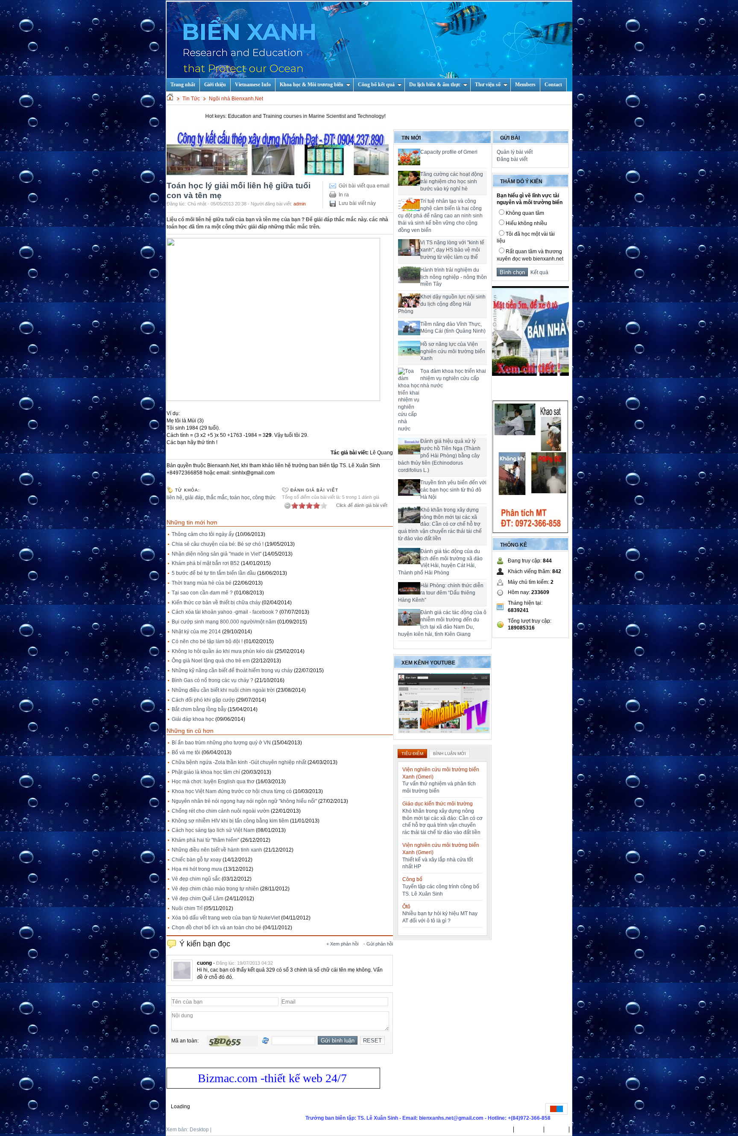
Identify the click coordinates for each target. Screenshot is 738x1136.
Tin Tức (191, 99)
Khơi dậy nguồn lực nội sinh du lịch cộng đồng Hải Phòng (442, 304)
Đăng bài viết (512, 159)
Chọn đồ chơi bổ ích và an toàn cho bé (216, 928)
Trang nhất (497, 1130)
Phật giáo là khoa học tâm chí (206, 772)
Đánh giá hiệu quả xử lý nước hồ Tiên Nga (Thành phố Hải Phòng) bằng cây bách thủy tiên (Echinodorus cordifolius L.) (439, 455)
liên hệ (174, 498)
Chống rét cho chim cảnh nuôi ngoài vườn (220, 811)
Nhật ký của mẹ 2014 (196, 632)
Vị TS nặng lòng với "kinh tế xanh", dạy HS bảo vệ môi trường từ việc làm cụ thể (452, 250)
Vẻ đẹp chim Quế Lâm (197, 899)
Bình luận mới (449, 753)
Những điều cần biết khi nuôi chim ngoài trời (223, 690)
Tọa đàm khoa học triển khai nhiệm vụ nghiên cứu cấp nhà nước (453, 378)
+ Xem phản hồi (342, 943)
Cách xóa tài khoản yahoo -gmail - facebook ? (225, 612)
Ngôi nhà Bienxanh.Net (236, 99)
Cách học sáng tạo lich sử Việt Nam (213, 830)
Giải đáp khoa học (193, 719)
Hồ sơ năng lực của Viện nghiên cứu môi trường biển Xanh (452, 351)
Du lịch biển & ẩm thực (434, 85)
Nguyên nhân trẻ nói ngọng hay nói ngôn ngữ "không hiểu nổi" (244, 801)
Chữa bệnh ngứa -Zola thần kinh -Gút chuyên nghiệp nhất (239, 762)
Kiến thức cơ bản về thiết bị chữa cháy (216, 603)
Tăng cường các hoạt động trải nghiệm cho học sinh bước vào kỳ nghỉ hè (451, 181)
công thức (263, 498)
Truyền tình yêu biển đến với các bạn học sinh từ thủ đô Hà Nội (453, 490)
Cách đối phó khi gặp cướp (203, 700)
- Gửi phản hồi (378, 943)
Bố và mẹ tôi (186, 752)
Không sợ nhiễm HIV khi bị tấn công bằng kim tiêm (230, 821)
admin (299, 203)
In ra (344, 195)
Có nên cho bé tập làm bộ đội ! (207, 641)
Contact (553, 85)
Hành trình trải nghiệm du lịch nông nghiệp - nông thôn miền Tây (453, 277)
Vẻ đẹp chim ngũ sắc (196, 879)
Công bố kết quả (376, 85)
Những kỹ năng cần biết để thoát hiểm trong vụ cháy (232, 670)
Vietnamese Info (253, 85)
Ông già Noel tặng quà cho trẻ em (211, 661)
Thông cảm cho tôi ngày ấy (203, 534)
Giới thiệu (215, 85)
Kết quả (538, 272)
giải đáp (194, 498)
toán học (240, 498)
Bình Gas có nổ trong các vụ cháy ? (212, 680)
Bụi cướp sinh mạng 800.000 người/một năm (224, 622)
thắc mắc (216, 498)
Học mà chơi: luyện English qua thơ (213, 782)
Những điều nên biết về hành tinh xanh (217, 850)
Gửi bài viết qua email (364, 186)
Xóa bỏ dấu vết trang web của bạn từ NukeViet (226, 918)
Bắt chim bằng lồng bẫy (199, 709)
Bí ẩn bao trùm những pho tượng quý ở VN (221, 743)
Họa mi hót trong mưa (197, 869)
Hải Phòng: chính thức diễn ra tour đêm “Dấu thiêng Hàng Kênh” (440, 593)
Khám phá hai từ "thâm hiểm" (205, 840)
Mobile (220, 1130)
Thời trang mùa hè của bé (201, 583)
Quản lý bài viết (515, 152)
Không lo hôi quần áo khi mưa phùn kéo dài (222, 651)
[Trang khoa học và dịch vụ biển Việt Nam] (369, 46)
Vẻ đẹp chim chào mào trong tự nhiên (215, 889)
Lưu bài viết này (357, 203)
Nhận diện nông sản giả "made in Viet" (216, 554)
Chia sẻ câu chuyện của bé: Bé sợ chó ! (218, 544)
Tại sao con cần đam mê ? (202, 593)
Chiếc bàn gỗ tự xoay (196, 860)
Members (525, 85)
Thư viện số (488, 85)
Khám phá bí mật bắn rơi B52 (206, 563)
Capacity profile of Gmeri (448, 152)
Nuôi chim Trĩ (187, 908)
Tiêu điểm (412, 753)
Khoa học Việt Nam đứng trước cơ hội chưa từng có (232, 791)
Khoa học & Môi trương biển (311, 85)
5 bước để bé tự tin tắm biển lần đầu (214, 573)
